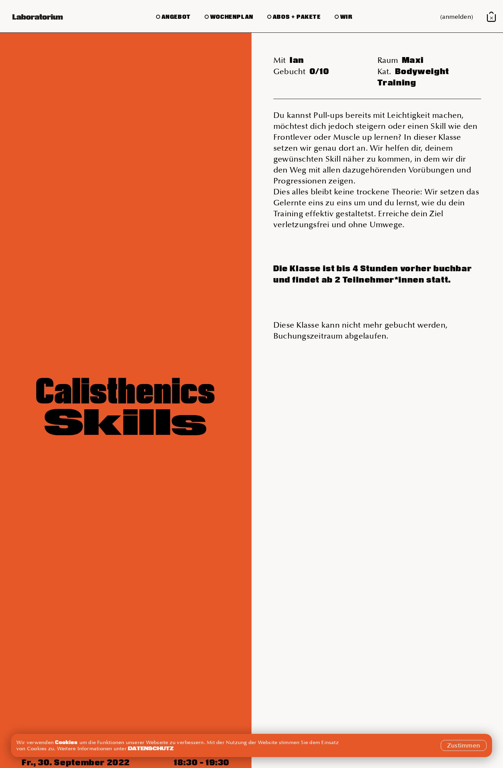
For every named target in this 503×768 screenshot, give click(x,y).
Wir (346, 16)
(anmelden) (456, 16)
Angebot (176, 16)
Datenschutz (151, 748)
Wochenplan (232, 16)
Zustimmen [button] (463, 745)
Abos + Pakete (297, 16)
